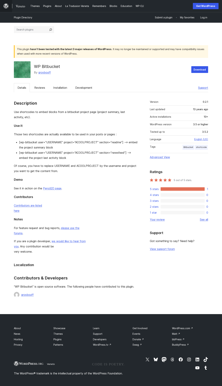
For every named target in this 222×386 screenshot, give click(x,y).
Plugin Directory (23, 17)
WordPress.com (182, 328)
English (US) (201, 139)
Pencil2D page (52, 188)
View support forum (162, 249)
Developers (99, 339)
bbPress (178, 339)
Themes (58, 333)
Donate (138, 339)
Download (200, 69)
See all (204, 219)
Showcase (59, 328)
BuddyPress (180, 344)
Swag (137, 344)
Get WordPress (205, 6)
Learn (96, 328)
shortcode (201, 147)
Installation (60, 87)
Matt (176, 333)
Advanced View (160, 157)
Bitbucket (188, 147)
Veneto (51, 364)
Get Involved (140, 328)
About (17, 328)
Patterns (58, 344)
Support (203, 87)
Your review (157, 219)
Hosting (18, 339)
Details (22, 87)
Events (136, 333)
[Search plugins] (50, 29)
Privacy (18, 344)
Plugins (57, 339)
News (17, 333)
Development (83, 87)
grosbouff (44, 72)
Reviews (39, 87)
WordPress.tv (102, 344)
